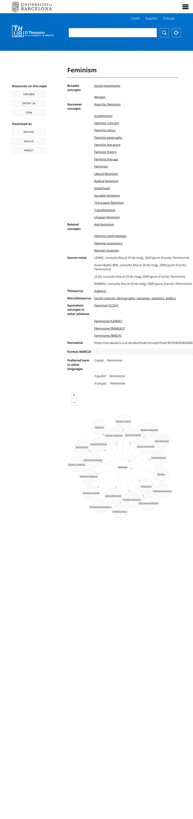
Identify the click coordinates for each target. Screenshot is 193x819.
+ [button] (74, 394)
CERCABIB (28, 94)
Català (135, 18)
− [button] (74, 402)
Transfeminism (105, 210)
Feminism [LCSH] (106, 305)
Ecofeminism (103, 116)
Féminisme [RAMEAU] (109, 328)
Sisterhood (102, 188)
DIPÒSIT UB (28, 103)
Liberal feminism (106, 174)
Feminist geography (108, 138)
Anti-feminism (104, 224)
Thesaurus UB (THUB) (33, 31)
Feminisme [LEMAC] (108, 321)
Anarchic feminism (107, 104)
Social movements (107, 86)
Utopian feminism (107, 217)
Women (99, 97)
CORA (29, 112)
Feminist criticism (106, 123)
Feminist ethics (105, 130)
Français (169, 18)
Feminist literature (107, 145)
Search (164, 32)
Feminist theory (105, 152)
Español (151, 18)
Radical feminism (106, 181)
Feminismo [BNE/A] (107, 336)
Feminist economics (108, 243)
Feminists (101, 166)
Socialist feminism (107, 195)
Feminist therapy (106, 159)
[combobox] (113, 32)
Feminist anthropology (110, 236)
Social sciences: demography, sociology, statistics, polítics (135, 298)
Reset (176, 32)
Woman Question (106, 250)
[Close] (185, 6)
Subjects (100, 291)
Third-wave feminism (109, 203)
